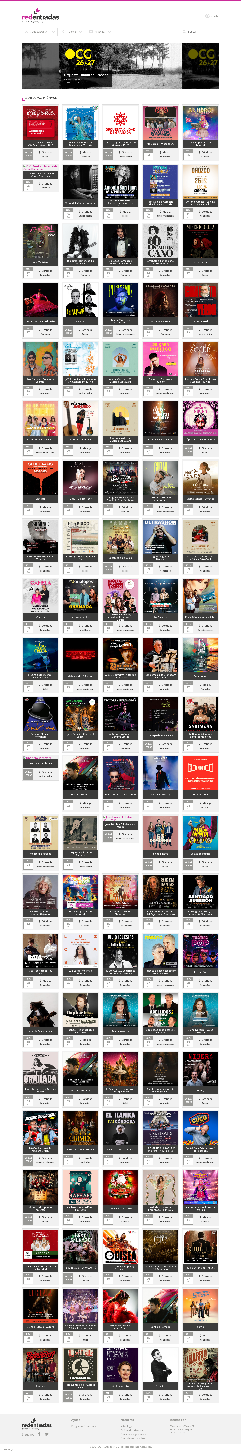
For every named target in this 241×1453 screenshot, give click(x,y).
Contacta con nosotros (133, 1438)
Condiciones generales (133, 1434)
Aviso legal (126, 1426)
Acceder (214, 16)
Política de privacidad (132, 1430)
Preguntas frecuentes (83, 1426)
